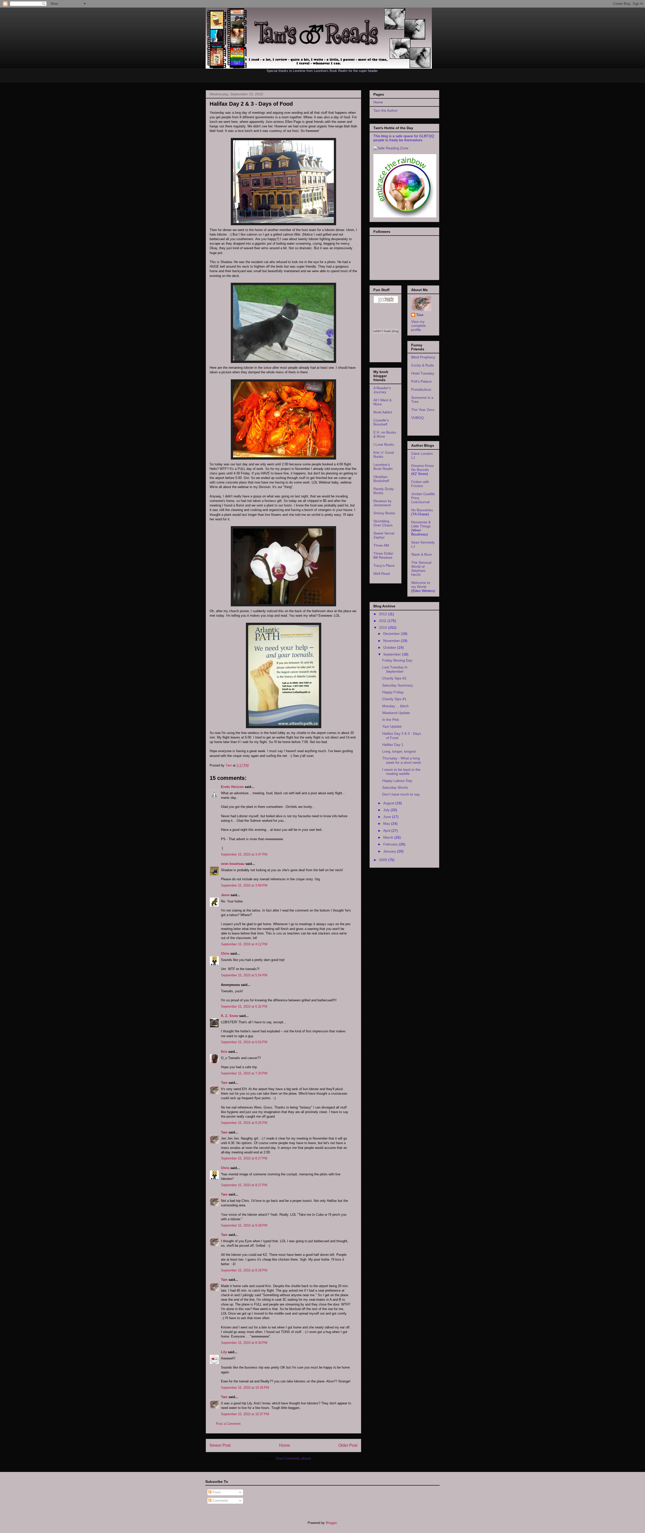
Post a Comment (228, 1424)
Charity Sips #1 (394, 699)
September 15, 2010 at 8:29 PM (244, 1270)
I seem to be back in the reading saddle (401, 772)
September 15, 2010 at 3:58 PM (244, 885)
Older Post (347, 1445)
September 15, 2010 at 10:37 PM (245, 1414)
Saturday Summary (397, 685)
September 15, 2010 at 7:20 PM (244, 1073)
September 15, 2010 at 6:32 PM (244, 1006)
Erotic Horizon (232, 787)
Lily (224, 1352)
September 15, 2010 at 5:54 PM (244, 975)
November (392, 641)
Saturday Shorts (395, 787)
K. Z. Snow (229, 1016)
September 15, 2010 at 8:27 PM (244, 1158)
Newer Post (220, 1445)
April (387, 831)
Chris (225, 953)
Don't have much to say (401, 794)
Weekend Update (396, 713)
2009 (383, 860)
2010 (383, 628)
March (388, 837)
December (392, 634)
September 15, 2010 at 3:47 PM (244, 854)
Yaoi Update (392, 726)
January (390, 851)
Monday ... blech (395, 706)
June (387, 817)
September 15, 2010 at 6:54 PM (244, 1042)
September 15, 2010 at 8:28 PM (244, 1225)
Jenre (225, 895)
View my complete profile (418, 326)
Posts (216, 1492)
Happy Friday (393, 692)
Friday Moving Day (397, 660)
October (390, 647)
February (391, 844)
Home (284, 1445)
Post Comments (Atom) (293, 1458)
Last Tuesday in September (394, 669)
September (392, 654)
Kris (224, 1052)
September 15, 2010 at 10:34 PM (245, 1387)
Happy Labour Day (397, 781)
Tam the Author (385, 110)
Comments (219, 1500)
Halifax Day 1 (392, 745)
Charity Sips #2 (394, 678)
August (389, 803)
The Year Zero (422, 410)
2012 (383, 614)
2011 (383, 621)
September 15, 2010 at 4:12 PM (244, 944)
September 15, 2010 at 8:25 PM (244, 1123)
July (387, 810)
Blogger (331, 1523)
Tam (229, 765)
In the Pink (390, 720)
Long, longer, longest (399, 751)
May (387, 823)
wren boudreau (232, 864)
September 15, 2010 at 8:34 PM (244, 1343)
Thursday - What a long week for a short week (401, 760)
